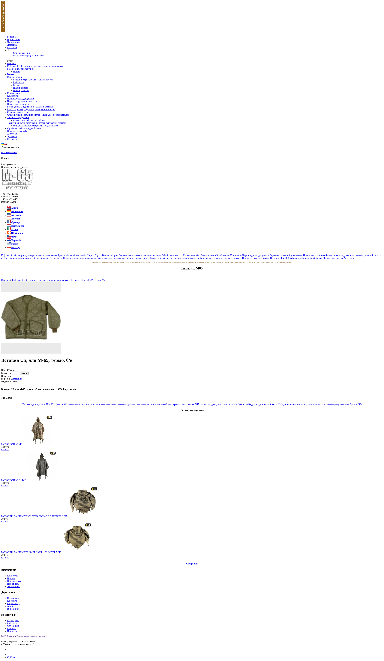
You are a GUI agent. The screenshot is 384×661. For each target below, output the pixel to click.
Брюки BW (276, 404)
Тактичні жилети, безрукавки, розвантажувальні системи (36, 123)
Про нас (11, 578)
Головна (11, 36)
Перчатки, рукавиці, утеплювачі (23, 101)
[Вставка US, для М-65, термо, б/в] (31, 352)
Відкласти (6, 376)
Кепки (16, 85)
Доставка (12, 45)
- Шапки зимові (190, 255)
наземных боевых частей (108, 404)
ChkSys (11, 657)
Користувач (13, 575)
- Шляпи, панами (207, 255)
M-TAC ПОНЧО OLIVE (13, 480)
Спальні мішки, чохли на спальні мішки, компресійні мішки (38, 114)
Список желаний (23, 53)
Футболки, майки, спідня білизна (24, 128)
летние (150, 404)
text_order (12, 623)
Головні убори (14, 77)
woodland (120, 404)
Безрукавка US (130, 404)
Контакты (40, 55)
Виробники (13, 609)
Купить (5, 449)
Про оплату (13, 583)
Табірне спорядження (18, 117)
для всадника (290, 404)
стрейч (326, 404)
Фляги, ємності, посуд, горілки (29, 120)
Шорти (16, 71)
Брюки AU (319, 405)
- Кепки (177, 255)
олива (301, 404)
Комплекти (13, 96)
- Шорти (90, 255)
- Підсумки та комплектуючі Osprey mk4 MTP (264, 258)
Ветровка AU (142, 404)
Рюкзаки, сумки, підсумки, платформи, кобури (31, 109)
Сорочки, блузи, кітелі (18, 112)
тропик (266, 404)
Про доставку (14, 581)
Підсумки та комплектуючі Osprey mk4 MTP (35, 125)
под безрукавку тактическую (338, 404)
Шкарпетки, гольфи (17, 131)
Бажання (11, 628)
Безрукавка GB (190, 404)
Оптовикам (13, 598)
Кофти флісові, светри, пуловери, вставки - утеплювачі (35, 66)
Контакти (12, 47)
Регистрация (26, 55)
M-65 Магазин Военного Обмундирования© (24, 636)
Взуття (10, 74)
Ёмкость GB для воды (249, 404)
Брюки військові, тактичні (20, 69)
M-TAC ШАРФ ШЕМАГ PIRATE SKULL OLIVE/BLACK (31, 552)
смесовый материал (167, 404)
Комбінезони (13, 93)
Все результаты (9, 152)
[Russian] (5, 144)
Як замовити (13, 42)
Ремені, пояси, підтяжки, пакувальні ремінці (30, 106)
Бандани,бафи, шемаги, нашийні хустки (33, 79)
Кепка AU (61, 404)
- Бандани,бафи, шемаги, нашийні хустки (138, 255)
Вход (15, 55)
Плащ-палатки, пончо (18, 104)
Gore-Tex (85, 404)
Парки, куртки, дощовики (20, 98)
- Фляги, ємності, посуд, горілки (164, 258)
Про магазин (13, 39)
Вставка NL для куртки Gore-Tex (216, 404)
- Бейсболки (166, 255)
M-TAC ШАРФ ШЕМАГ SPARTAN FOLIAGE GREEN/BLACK (34, 516)
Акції (10, 606)
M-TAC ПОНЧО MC (11, 444)
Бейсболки (18, 82)
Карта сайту (13, 603)
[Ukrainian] (2, 144)
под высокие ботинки (74, 404)
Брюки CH (309, 404)
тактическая (95, 404)
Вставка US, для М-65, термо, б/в (88, 280)
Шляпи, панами (21, 90)
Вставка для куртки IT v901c (39, 404)
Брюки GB (356, 404)
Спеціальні (192, 563)
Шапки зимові (20, 87)
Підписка (12, 631)
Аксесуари (12, 133)
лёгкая (234, 405)
